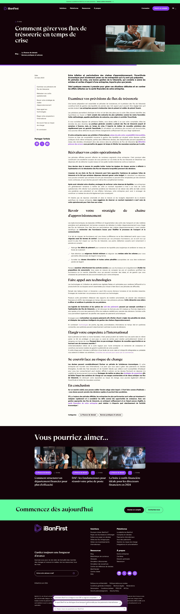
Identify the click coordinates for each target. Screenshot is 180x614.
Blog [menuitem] (92, 554)
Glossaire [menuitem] (93, 559)
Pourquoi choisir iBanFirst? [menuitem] (99, 532)
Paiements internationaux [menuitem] (125, 537)
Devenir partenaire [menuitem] (123, 559)
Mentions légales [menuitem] (119, 586)
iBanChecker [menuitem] (94, 569)
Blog (16, 54)
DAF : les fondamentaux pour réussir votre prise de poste (89, 479)
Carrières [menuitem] (120, 556)
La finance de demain (29, 52)
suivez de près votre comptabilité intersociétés (127, 135)
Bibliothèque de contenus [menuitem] (99, 556)
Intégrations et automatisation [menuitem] (127, 544)
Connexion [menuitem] (145, 8)
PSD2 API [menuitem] (118, 588)
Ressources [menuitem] (86, 8)
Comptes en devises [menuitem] (124, 534)
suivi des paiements (111, 307)
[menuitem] (119, 573)
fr (173, 8)
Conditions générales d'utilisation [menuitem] (100, 586)
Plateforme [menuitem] (74, 8)
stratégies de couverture (133, 373)
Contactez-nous (154, 510)
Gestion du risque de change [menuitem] (127, 542)
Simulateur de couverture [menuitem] (99, 564)
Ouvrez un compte (134, 510)
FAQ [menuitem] (91, 574)
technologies (84, 325)
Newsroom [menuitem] (120, 561)
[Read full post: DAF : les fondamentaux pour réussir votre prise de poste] (90, 458)
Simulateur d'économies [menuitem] (98, 561)
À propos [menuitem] (97, 8)
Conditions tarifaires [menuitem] (107, 588)
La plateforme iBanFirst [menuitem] (125, 532)
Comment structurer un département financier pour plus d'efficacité (51, 481)
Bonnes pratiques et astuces (32, 55)
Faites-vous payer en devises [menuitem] (100, 537)
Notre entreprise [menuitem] (123, 554)
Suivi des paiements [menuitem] (124, 539)
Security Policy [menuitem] (114, 591)
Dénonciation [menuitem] (94, 588)
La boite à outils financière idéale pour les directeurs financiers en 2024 (124, 481)
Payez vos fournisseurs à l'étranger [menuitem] (102, 534)
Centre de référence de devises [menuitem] (101, 566)
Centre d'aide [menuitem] (95, 571)
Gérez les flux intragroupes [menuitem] (99, 539)
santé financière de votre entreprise (83, 403)
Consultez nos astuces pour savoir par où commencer (114, 352)
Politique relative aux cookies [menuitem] (119, 583)
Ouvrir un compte (160, 8)
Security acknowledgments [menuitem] (99, 591)
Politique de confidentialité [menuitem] (98, 583)
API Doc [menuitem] (126, 588)
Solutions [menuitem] (63, 8)
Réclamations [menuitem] (130, 586)
